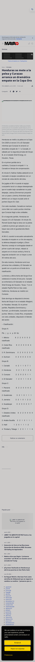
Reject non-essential (17, 649)
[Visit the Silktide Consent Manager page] (28, 655)
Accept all (17, 643)
